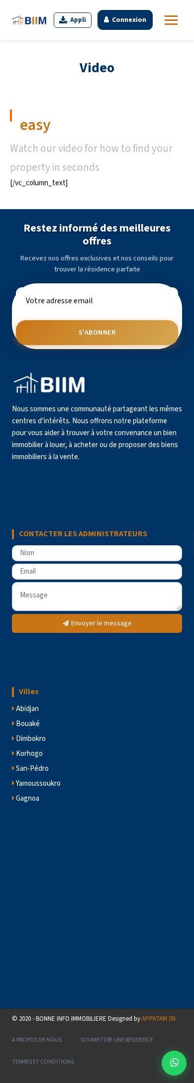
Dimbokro (30, 738)
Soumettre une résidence (117, 1040)
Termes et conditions (43, 1062)
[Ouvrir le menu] (171, 20)
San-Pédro (31, 768)
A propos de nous (37, 1040)
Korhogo (28, 753)
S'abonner (97, 333)
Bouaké (27, 724)
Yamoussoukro (37, 783)
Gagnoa (26, 798)
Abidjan (26, 709)
